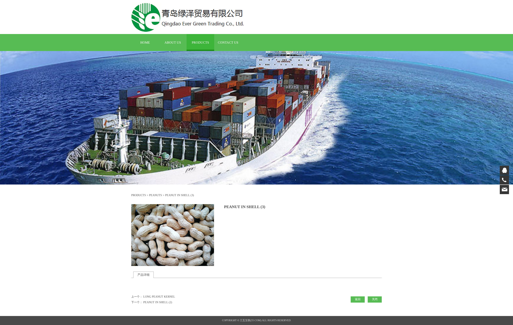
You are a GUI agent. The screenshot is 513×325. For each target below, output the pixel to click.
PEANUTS (155, 195)
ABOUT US (173, 42)
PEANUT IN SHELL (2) (157, 302)
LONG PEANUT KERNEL (159, 296)
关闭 (375, 299)
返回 (358, 299)
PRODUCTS (200, 42)
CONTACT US (228, 42)
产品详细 (143, 274)
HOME (145, 42)
